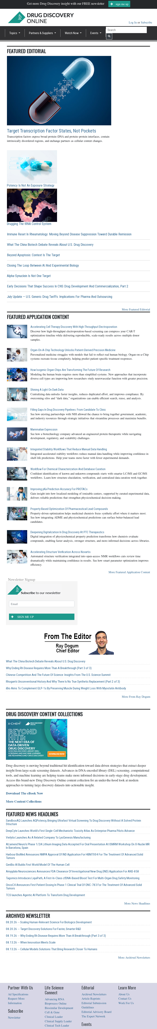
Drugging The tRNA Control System (29, 224)
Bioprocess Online (55, 1003)
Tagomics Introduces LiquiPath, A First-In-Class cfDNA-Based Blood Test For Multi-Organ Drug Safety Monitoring (72, 878)
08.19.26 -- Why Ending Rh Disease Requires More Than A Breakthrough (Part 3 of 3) (56, 936)
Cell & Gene (52, 1012)
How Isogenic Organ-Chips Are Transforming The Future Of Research (70, 370)
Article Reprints (91, 998)
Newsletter (14, 1017)
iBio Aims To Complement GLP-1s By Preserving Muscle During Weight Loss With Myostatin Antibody (66, 688)
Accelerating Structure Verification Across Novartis (60, 552)
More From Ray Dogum (136, 697)
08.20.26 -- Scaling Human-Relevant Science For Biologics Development (49, 922)
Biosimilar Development (59, 1008)
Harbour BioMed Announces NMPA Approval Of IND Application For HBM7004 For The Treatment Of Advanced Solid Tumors (74, 856)
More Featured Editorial (136, 309)
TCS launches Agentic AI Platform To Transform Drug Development (45, 895)
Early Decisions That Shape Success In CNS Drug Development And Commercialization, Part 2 (67, 286)
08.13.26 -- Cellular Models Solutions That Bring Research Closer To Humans (51, 949)
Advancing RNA (54, 999)
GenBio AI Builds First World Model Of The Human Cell (38, 865)
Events (94, 33)
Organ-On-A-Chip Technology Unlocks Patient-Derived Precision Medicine (73, 350)
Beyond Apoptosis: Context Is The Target (33, 255)
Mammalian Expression (43, 429)
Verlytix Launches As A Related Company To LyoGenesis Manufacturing (48, 837)
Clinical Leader (54, 1017)
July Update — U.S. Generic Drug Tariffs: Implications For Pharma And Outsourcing (59, 297)
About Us (124, 994)
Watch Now (72, 33)
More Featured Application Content (129, 572)
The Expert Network (93, 1016)
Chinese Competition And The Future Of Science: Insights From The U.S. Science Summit (58, 675)
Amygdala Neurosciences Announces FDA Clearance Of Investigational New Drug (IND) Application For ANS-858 (72, 871)
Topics (13, 33)
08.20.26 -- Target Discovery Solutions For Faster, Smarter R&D (43, 929)
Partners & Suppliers (41, 33)
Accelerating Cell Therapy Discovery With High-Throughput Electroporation (73, 327)
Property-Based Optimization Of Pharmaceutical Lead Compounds (69, 509)
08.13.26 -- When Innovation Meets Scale (31, 942)
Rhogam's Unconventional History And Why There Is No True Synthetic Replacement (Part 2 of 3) (63, 681)
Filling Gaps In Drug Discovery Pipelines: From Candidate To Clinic (68, 410)
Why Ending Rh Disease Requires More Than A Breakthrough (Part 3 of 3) (49, 668)
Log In (133, 22)
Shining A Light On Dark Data (47, 390)
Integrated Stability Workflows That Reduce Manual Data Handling (68, 449)
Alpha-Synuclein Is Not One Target (29, 276)
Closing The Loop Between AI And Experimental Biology (43, 265)
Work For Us (126, 1003)
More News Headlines (137, 903)
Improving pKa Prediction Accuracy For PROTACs (58, 489)
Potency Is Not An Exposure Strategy (30, 185)
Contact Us (124, 998)
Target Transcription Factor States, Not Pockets (51, 130)
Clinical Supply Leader (58, 1021)
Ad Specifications (18, 994)
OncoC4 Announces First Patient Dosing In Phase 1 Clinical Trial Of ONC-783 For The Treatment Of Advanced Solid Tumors (74, 886)
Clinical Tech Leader (57, 1025)
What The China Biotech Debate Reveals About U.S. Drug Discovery (50, 245)
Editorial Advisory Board (96, 1012)
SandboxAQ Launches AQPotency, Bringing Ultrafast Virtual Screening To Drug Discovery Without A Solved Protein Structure (73, 822)
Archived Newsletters (94, 994)
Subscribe (146, 22)
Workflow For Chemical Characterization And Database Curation (67, 469)
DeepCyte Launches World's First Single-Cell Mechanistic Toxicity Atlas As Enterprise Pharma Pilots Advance (70, 831)
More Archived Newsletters (134, 957)
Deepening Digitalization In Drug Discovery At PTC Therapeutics (67, 532)
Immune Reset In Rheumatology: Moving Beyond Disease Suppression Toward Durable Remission (69, 234)
